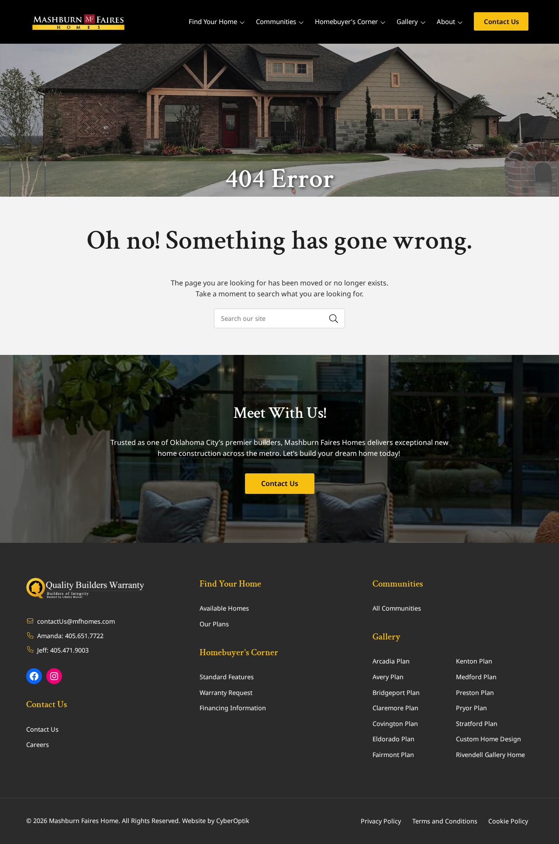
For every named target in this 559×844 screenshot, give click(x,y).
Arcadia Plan (391, 661)
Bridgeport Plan (396, 692)
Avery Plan (388, 677)
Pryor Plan (471, 708)
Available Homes (224, 608)
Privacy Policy (381, 821)
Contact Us (279, 483)
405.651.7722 (84, 636)
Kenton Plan (474, 661)
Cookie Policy (508, 821)
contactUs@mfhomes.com (76, 621)
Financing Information (233, 708)
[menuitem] (501, 21)
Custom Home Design (488, 739)
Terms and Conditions (444, 821)
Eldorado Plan (393, 739)
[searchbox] (279, 318)
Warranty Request (226, 692)
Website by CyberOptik (215, 820)
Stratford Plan (476, 723)
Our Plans (214, 624)
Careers (37, 744)
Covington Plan (395, 723)
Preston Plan (475, 692)
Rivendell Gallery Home (490, 754)
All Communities (397, 608)
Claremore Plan (395, 708)
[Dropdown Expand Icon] (242, 22)
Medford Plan (476, 677)
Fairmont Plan (393, 754)
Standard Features (227, 677)
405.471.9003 (69, 650)
